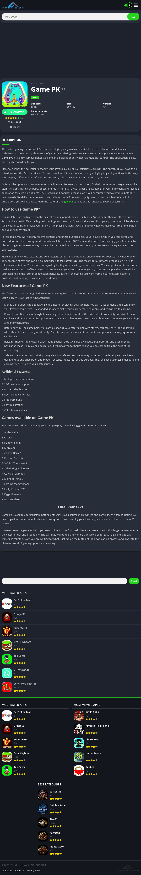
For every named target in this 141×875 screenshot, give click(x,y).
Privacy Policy (34, 870)
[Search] (133, 16)
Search (134, 581)
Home (34, 83)
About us (19, 870)
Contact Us (7, 870)
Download (17, 111)
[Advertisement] (70, 50)
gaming (68, 201)
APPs (42, 83)
